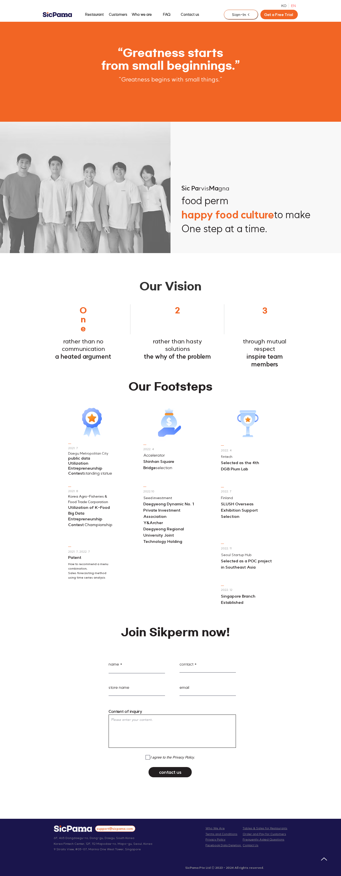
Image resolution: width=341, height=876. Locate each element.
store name (119, 687)
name (114, 664)
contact (186, 664)
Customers (118, 14)
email (184, 687)
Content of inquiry (125, 711)
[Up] (324, 859)
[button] (279, 14)
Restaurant (94, 14)
